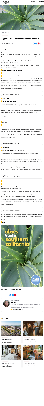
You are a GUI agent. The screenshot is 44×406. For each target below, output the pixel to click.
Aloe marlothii (5, 147)
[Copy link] (41, 43)
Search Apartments (20, 3)
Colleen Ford (5, 43)
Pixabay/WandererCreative (17, 289)
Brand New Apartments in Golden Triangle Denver (7, 366)
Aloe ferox (4, 122)
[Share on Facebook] (34, 43)
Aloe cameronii (5, 98)
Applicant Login (34, 1)
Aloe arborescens (6, 73)
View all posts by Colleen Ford (18, 309)
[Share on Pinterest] (38, 43)
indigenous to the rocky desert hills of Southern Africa (21, 134)
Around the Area (5, 35)
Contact (25, 1)
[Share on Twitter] (36, 43)
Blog (29, 1)
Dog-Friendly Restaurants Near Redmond (32, 365)
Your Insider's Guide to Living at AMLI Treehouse (7, 341)
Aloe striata (5, 181)
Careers (34, 3)
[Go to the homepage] (6, 2)
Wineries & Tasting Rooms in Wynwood (31, 341)
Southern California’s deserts (20, 60)
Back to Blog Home (6, 32)
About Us (28, 3)
